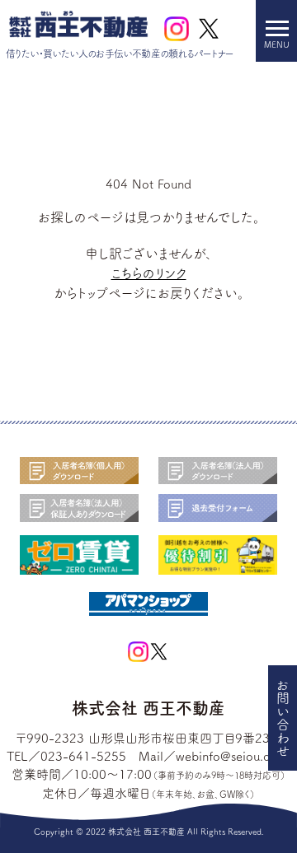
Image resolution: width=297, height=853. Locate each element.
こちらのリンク (148, 273)
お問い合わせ (283, 717)
